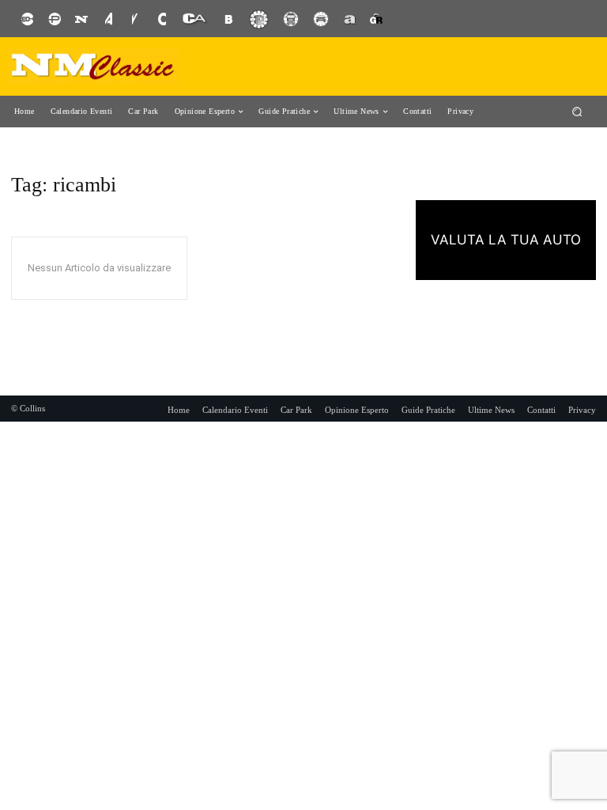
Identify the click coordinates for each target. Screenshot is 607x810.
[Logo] (93, 66)
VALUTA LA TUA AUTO (506, 240)
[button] (577, 111)
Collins (32, 408)
